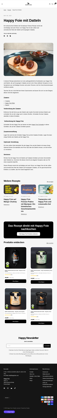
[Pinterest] (8, 36)
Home (5, 9)
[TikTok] (16, 388)
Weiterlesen (6, 204)
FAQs (31, 380)
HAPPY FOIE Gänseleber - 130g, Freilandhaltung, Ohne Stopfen (41, 271)
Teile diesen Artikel (10, 33)
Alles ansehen (49, 243)
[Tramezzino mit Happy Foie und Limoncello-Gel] (45, 189)
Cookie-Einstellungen (48, 380)
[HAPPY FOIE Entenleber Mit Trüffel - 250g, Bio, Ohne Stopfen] (15, 258)
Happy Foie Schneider (38, 124)
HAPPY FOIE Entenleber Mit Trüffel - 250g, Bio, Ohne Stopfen (15, 271)
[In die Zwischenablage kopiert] (10, 36)
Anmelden (47, 346)
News (31, 378)
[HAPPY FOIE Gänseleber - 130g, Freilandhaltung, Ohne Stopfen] (41, 258)
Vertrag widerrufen (47, 386)
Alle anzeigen (50, 181)
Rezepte (9, 9)
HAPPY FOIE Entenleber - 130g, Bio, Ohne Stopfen (14, 311)
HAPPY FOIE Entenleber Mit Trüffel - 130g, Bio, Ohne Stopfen (41, 312)
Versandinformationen (48, 376)
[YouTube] (12, 388)
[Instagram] (9, 388)
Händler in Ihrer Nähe (35, 376)
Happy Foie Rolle (10, 103)
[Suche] (52, 4)
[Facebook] (4, 36)
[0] (55, 4)
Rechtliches (46, 369)
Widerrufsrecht (46, 374)
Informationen (34, 369)
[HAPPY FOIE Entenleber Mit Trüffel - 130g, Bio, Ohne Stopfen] (41, 299)
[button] (8, 274)
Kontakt (31, 372)
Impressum (45, 372)
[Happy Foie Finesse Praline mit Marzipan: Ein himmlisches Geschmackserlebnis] (28, 189)
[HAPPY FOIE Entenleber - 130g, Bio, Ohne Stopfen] (15, 299)
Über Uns (32, 374)
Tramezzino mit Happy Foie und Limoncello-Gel (44, 201)
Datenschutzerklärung (48, 378)
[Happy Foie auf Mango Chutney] (11, 189)
